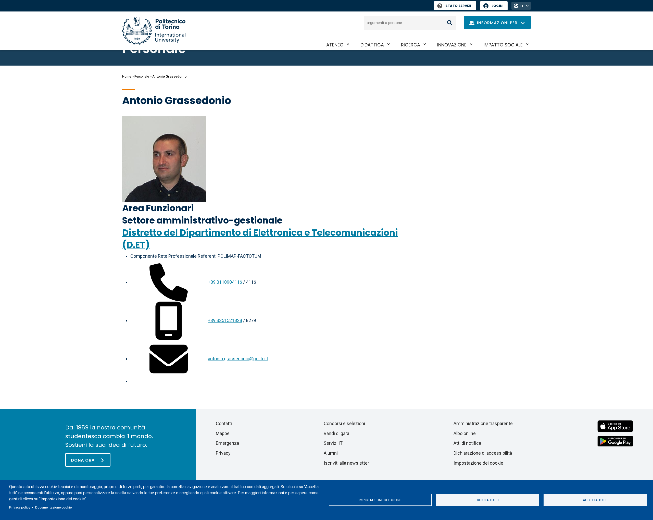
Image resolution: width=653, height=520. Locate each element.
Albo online (465, 433)
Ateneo (334, 45)
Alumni (331, 453)
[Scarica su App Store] (615, 425)
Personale (141, 76)
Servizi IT (333, 443)
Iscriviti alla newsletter (346, 463)
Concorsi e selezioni (344, 423)
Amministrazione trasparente (483, 423)
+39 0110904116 (225, 282)
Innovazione (452, 45)
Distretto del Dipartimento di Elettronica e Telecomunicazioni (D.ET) (260, 238)
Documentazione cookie (53, 507)
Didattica (372, 45)
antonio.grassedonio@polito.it (238, 358)
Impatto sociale (503, 45)
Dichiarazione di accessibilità (483, 453)
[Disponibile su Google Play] (615, 440)
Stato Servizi (458, 5)
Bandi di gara (336, 433)
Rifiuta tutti (488, 500)
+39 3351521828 (225, 320)
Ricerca (410, 45)
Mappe (223, 433)
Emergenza (227, 443)
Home (126, 76)
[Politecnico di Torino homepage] (153, 31)
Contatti (224, 423)
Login (497, 5)
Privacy (223, 453)
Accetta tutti (595, 500)
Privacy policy (19, 507)
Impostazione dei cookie (380, 500)
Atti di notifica (467, 443)
